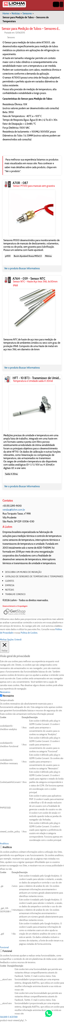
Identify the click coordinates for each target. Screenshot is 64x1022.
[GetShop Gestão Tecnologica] (32, 612)
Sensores (27, 13)
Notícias (16, 13)
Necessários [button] (5, 692)
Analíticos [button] (4, 843)
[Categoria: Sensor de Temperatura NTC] (7, 280)
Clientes (9, 580)
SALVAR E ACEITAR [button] (9, 1016)
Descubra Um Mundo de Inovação (23, 572)
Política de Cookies (29, 632)
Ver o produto (11, 268)
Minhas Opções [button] (7, 639)
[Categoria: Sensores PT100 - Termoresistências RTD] (7, 184)
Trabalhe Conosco (15, 594)
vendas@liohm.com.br (14, 509)
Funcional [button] (4, 947)
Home (6, 13)
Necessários (8, 695)
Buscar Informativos (29, 268)
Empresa (9, 585)
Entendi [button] (18, 639)
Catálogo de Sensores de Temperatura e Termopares (33, 576)
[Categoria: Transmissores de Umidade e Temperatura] (7, 379)
